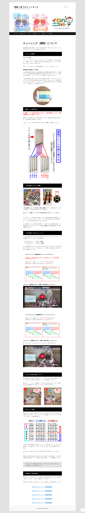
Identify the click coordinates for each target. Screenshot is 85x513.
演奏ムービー (44, 33)
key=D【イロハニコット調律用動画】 (42, 491)
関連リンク (51, 33)
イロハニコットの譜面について (33, 33)
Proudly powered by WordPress (42, 508)
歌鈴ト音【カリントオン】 (26, 6)
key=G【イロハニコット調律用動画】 (42, 503)
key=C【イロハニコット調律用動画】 (42, 487)
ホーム (16, 33)
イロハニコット (22, 33)
